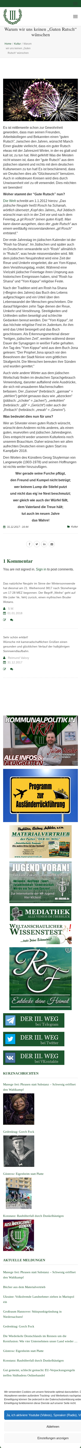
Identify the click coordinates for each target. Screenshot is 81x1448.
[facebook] (29, 544)
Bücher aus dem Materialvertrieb (24, 1287)
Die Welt (9, 201)
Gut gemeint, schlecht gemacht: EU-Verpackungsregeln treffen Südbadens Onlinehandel (39, 1372)
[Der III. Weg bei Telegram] (40, 1020)
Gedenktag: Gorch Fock (18, 1326)
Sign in (41, 569)
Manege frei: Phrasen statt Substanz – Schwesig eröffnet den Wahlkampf (39, 1274)
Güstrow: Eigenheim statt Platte (23, 1351)
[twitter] (37, 544)
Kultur (74, 526)
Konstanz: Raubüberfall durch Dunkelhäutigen (33, 1360)
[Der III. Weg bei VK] (40, 1057)
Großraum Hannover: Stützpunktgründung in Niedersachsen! (32, 1314)
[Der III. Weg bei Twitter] (40, 1039)
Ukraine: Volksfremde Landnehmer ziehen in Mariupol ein (38, 1299)
